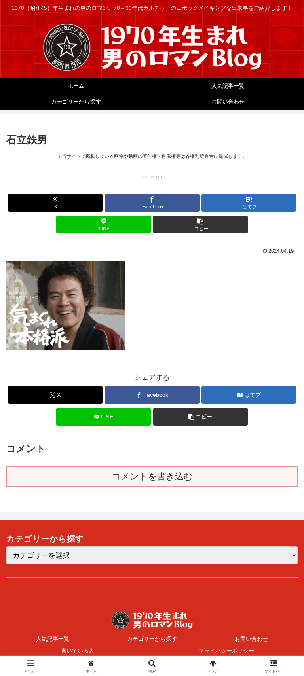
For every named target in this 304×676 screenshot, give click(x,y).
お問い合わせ (251, 639)
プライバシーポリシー (226, 651)
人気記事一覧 (52, 639)
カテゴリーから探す (152, 639)
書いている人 (77, 651)
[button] (200, 224)
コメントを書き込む (152, 476)
